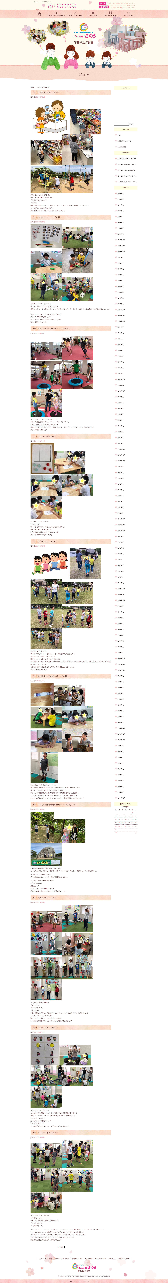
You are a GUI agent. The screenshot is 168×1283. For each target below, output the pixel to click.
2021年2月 (121, 577)
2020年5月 (121, 629)
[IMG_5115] (46, 1190)
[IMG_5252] (44, 781)
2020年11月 (121, 594)
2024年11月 (121, 315)
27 (125, 826)
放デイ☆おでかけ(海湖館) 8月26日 (127, 170)
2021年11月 (121, 525)
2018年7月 (121, 757)
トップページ (39, 14)
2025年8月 (121, 263)
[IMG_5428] (77, 164)
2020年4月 (121, 635)
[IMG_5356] (77, 358)
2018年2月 (121, 786)
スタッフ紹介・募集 (111, 14)
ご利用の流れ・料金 (75, 14)
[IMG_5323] (46, 518)
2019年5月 (121, 699)
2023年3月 (121, 432)
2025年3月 (121, 292)
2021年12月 (121, 519)
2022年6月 (121, 484)
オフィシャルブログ (124, 1258)
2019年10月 (121, 670)
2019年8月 (121, 682)
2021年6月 (121, 554)
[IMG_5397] (77, 300)
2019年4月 (121, 705)
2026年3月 (121, 222)
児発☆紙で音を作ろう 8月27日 (127, 182)
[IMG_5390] (46, 272)
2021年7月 (121, 548)
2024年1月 (121, 373)
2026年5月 (121, 211)
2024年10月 (121, 321)
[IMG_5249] (77, 727)
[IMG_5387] (46, 246)
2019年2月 (121, 716)
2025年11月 (121, 246)
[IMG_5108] (46, 1166)
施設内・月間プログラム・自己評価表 (57, 14)
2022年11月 (121, 455)
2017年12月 (121, 798)
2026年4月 (121, 216)
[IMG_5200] (46, 978)
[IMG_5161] (75, 1064)
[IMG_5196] (46, 954)
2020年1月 (121, 652)
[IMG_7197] (46, 864)
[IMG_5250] (46, 750)
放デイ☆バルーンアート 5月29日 (46, 217)
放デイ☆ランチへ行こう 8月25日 (127, 176)
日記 (119, 135)
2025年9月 (121, 257)
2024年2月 (121, 368)
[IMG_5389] (77, 246)
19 (122, 823)
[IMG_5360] (77, 387)
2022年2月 (121, 507)
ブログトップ (126, 88)
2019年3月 (121, 711)
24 (116, 826)
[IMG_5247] (46, 727)
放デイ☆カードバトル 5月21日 (45, 1027)
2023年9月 (121, 397)
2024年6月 (121, 344)
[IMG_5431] (77, 191)
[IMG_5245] (69, 705)
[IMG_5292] (77, 602)
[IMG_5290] (85, 577)
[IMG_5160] (45, 1064)
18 (119, 823)
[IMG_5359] (46, 387)
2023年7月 (121, 408)
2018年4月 (121, 775)
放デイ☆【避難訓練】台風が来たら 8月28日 (127, 164)
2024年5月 (121, 350)
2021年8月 (121, 542)
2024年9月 (121, 327)
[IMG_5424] (85, 133)
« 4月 (115, 833)
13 (125, 819)
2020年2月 (121, 647)
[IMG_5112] (77, 1166)
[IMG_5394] (46, 300)
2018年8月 (121, 751)
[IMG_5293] (46, 627)
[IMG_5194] (46, 931)
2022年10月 (121, 461)
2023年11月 (121, 385)
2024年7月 (121, 339)
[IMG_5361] (46, 416)
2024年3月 (121, 362)
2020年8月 (121, 612)
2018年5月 (121, 769)
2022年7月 (121, 478)
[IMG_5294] (77, 627)
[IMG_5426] (46, 164)
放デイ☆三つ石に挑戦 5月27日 (45, 436)
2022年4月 (121, 495)
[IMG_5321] (46, 495)
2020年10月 (121, 600)
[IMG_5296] (42, 473)
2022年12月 (121, 449)
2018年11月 (121, 734)
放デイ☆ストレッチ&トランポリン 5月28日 (50, 329)
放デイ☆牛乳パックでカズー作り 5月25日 (49, 676)
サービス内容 (93, 14)
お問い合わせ (128, 14)
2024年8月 (121, 333)
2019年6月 (121, 693)
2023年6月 (121, 414)
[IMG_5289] (50, 577)
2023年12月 (121, 379)
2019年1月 (121, 722)
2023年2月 (121, 437)
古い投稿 (60, 1247)
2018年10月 (121, 740)
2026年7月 (121, 199)
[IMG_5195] (77, 931)
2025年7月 (121, 269)
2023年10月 (121, 391)
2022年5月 (121, 490)
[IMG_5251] (77, 750)
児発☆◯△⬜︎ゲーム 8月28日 (127, 158)
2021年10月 (121, 530)
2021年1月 (121, 583)
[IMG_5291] (46, 602)
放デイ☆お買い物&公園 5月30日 (45, 92)
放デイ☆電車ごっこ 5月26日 (44, 541)
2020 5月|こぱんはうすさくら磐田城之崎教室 (41, 1)
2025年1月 (121, 304)
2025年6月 (121, 275)
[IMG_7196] (69, 841)
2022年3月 (121, 501)
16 (135, 819)
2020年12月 (121, 589)
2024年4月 (121, 356)
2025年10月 (121, 251)
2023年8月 (121, 402)
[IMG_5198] (77, 954)
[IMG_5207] (46, 999)
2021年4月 (121, 565)
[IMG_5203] (77, 978)
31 (116, 829)
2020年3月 (121, 641)
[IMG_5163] (77, 1084)
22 (132, 823)
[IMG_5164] (46, 1107)
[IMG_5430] (46, 191)
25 (119, 826)
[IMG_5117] (77, 1190)
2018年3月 (121, 780)
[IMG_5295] (46, 647)
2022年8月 (121, 472)
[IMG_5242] (42, 705)
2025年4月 (121, 286)
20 (125, 823)
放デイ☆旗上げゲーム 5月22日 (45, 898)
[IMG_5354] (46, 358)
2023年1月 (121, 443)
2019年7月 (121, 687)
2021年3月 (121, 571)
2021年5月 (121, 559)
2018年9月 (121, 745)
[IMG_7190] (42, 841)
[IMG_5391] (77, 272)
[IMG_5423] (50, 133)
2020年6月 (121, 623)
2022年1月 (121, 513)
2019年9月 (121, 676)
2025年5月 (121, 280)
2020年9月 (121, 606)
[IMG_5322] (77, 495)
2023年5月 (121, 420)
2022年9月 (121, 466)
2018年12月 (121, 728)
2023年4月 (121, 426)
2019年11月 (121, 664)
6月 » (136, 833)
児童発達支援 (122, 147)
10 (116, 819)
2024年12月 (121, 309)
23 (135, 823)
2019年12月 (121, 658)
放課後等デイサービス (125, 141)
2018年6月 (121, 763)
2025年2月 (121, 298)
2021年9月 (121, 536)
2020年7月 (121, 618)
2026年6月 (121, 205)
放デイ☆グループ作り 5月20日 (45, 1133)
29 (132, 826)
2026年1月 (121, 234)
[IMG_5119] (46, 1212)
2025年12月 (121, 240)
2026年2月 (121, 228)
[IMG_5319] (69, 473)
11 (119, 819)
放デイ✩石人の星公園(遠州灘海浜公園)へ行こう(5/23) (53, 805)
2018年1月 (121, 792)
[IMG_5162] (46, 1084)
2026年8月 (121, 193)
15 (132, 819)
